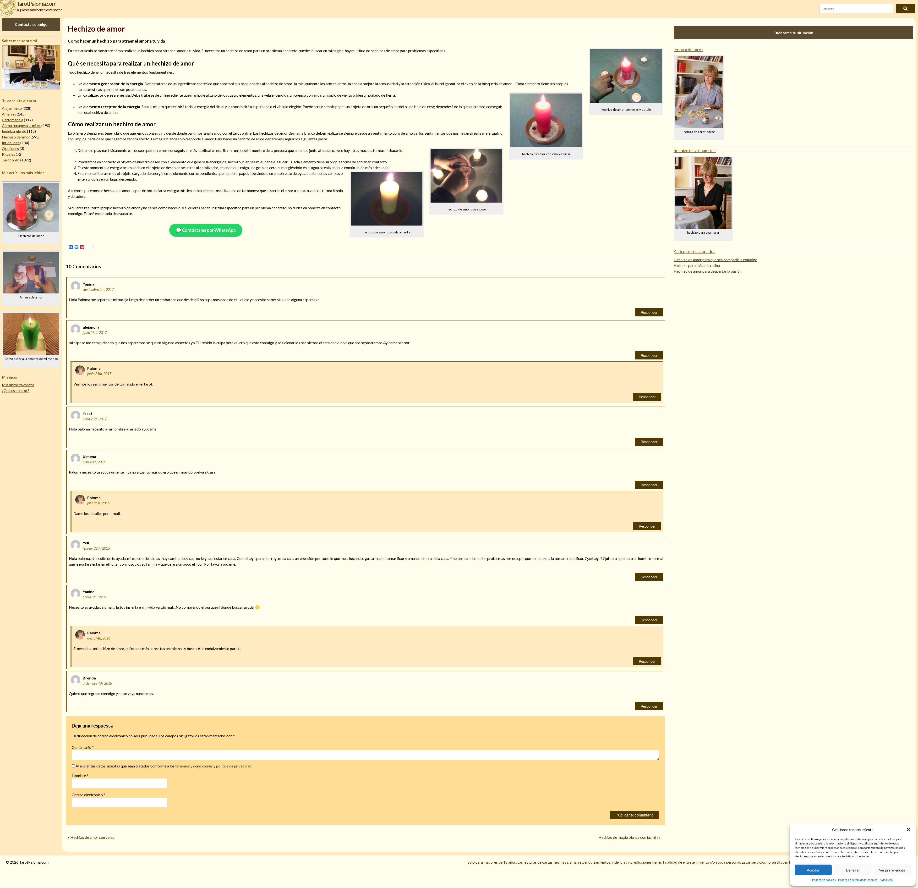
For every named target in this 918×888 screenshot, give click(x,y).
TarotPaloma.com (36, 3)
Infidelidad (11, 142)
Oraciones (10, 148)
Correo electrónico (88, 794)
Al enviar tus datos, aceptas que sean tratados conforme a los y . (163, 766)
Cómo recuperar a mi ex (21, 125)
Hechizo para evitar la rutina (697, 265)
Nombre (80, 775)
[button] (908, 829)
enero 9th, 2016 (98, 638)
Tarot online (12, 160)
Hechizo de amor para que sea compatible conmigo (715, 259)
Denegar (853, 870)
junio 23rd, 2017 (95, 333)
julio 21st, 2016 (98, 503)
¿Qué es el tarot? (15, 390)
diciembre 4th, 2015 (97, 683)
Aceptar (813, 870)
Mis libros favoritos (18, 384)
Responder (649, 312)
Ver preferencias (892, 870)
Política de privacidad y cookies (857, 880)
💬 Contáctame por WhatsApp (206, 230)
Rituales (8, 154)
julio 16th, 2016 (94, 462)
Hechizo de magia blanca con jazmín (628, 837)
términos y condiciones (194, 766)
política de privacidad (233, 766)
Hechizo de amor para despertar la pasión (708, 271)
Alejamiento (12, 108)
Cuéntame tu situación (793, 32)
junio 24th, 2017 (99, 374)
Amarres (9, 114)
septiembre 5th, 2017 (98, 289)
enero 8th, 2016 (94, 597)
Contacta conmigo (31, 24)
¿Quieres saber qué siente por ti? (39, 9)
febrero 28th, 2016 (96, 548)
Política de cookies (824, 880)
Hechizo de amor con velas (92, 837)
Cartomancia (12, 119)
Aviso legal (886, 880)
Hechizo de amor (16, 137)
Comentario (83, 747)
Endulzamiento (14, 131)
